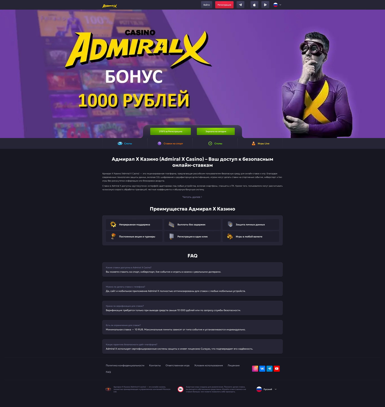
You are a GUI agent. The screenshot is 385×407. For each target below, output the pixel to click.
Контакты (155, 365)
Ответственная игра (177, 365)
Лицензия (234, 365)
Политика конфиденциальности (125, 365)
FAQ (108, 371)
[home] (109, 5)
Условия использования (208, 365)
